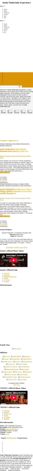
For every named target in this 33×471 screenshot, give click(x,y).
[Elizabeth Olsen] (26, 361)
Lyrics (21, 247)
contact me (29, 465)
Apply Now (16, 385)
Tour (5, 16)
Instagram (6, 275)
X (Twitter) (7, 280)
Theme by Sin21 (15, 468)
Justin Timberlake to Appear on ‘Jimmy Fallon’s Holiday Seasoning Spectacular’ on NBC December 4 (16, 191)
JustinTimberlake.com (10, 276)
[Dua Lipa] (17, 361)
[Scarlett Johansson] (24, 377)
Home (5, 9)
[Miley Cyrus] (17, 372)
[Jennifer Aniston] (22, 364)
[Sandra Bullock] (22, 374)
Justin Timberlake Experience (13, 467)
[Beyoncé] (5, 359)
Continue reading (5, 172)
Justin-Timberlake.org (12, 429)
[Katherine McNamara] (11, 369)
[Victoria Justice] (11, 379)
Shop (25, 247)
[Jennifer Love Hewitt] (10, 366)
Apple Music (9, 247)
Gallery (6, 14)
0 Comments (3, 180)
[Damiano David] (6, 361)
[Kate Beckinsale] (24, 366)
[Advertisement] (16, 126)
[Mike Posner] (16, 348)
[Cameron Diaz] (14, 359)
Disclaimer (27, 467)
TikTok (6, 278)
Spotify (16, 247)
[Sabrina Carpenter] (11, 374)
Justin (5, 11)
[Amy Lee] (6, 356)
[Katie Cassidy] (24, 369)
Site (5, 17)
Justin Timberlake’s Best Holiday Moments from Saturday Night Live (14, 150)
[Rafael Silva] (27, 372)
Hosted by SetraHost (14, 470)
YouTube (6, 281)
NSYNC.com (8, 414)
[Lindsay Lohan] (6, 372)
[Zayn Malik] (22, 379)
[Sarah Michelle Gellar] (9, 377)
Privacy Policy (4, 468)
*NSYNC (7, 12)
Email (7, 434)
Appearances (4, 182)
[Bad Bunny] (26, 356)
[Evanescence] (10, 364)
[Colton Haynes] (26, 359)
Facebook (6, 273)
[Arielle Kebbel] (15, 356)
